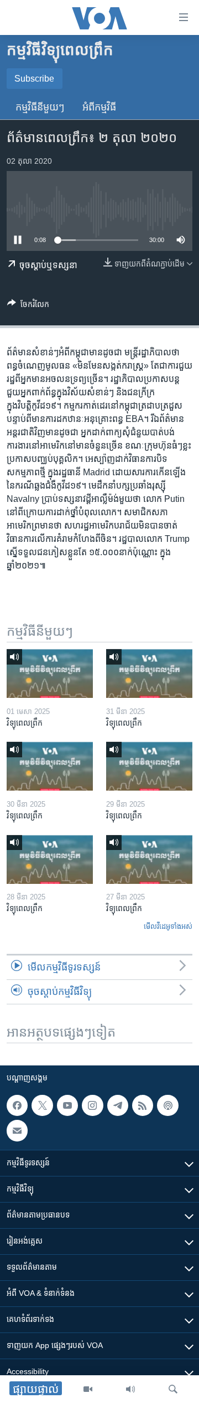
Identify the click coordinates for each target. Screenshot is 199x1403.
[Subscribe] (17, 1130)
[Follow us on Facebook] (17, 1105)
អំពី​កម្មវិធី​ (99, 107)
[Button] (28, 306)
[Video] (87, 1389)
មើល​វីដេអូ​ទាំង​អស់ (168, 926)
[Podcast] (167, 1105)
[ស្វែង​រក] (173, 1389)
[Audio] (130, 1389)
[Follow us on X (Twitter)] (42, 1105)
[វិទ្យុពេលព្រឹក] (50, 673)
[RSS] (142, 1105)
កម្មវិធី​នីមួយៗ (40, 107)
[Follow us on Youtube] (67, 1105)
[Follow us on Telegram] (117, 1105)
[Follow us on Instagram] (92, 1105)
